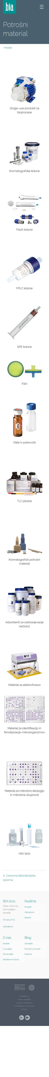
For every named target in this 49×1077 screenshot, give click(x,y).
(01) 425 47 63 (9, 920)
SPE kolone (24, 347)
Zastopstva (29, 912)
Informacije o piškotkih (24, 1006)
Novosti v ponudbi (32, 949)
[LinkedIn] (21, 1017)
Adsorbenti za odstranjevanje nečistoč (24, 624)
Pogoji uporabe (24, 999)
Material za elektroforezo (24, 685)
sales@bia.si (8, 926)
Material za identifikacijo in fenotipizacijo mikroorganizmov (24, 730)
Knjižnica (28, 954)
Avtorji (24, 1009)
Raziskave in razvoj (11, 959)
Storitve (27, 918)
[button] (42, 7)
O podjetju (7, 949)
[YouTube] (27, 1017)
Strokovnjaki (8, 954)
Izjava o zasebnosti (24, 1003)
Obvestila (28, 943)
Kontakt (6, 943)
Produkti (8, 48)
